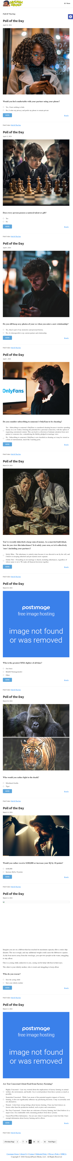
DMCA (63, 1154)
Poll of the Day (13, 21)
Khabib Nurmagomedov (14, 672)
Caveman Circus (13, 1154)
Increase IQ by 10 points (14, 872)
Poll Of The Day (16, 125)
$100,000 (9, 869)
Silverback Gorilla (12, 783)
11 (38, 1141)
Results (66, 115)
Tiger (8, 786)
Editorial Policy (41, 1154)
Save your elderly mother (14, 983)
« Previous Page (9, 1142)
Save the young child (13, 980)
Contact (31, 1154)
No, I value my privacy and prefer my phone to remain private (27, 110)
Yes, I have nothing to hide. (15, 107)
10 (34, 1141)
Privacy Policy (54, 1154)
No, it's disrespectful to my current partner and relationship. (26, 333)
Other (8, 675)
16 (45, 1141)
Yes (7, 218)
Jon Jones (9, 668)
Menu (68, 3)
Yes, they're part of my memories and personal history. (24, 330)
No (7, 222)
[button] (70, 16)
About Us (23, 1154)
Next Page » (52, 1142)
